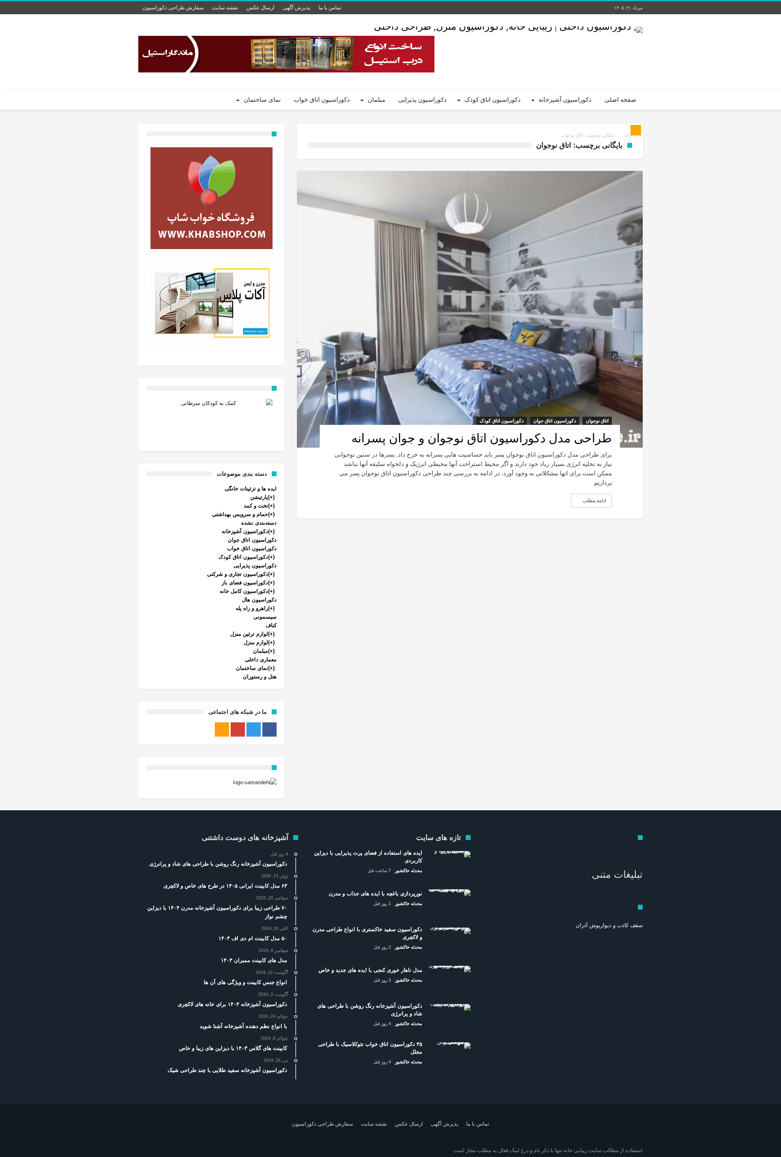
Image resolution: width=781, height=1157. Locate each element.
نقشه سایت (225, 7)
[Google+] (238, 729)
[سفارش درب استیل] (286, 54)
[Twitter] (254, 729)
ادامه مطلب (594, 500)
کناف (271, 625)
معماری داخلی (261, 659)
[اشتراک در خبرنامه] (635, 130)
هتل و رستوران (260, 677)
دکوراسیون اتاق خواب (252, 548)
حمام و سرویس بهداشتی (240, 514)
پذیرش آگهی (296, 7)
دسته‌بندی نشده (259, 523)
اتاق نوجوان (597, 421)
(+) (271, 497)
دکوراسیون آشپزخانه (245, 531)
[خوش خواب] (211, 198)
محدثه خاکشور (408, 870)
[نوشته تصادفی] (167, 99)
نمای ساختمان (252, 668)
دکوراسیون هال (259, 600)
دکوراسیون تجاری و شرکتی (237, 574)
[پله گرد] (211, 303)
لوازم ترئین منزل (249, 634)
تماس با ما (330, 7)
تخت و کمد (256, 506)
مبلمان (260, 651)
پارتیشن (259, 497)
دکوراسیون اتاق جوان (554, 421)
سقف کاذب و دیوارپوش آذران (609, 925)
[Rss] (222, 729)
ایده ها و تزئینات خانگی (251, 489)
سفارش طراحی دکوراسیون (173, 7)
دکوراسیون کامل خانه (244, 591)
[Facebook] (269, 729)
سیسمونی (265, 617)
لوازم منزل (256, 642)
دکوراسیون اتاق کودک (502, 421)
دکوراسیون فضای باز (245, 583)
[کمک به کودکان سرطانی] (211, 419)
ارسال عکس (261, 7)
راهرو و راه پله (252, 608)
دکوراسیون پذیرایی (255, 565)
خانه (628, 135)
